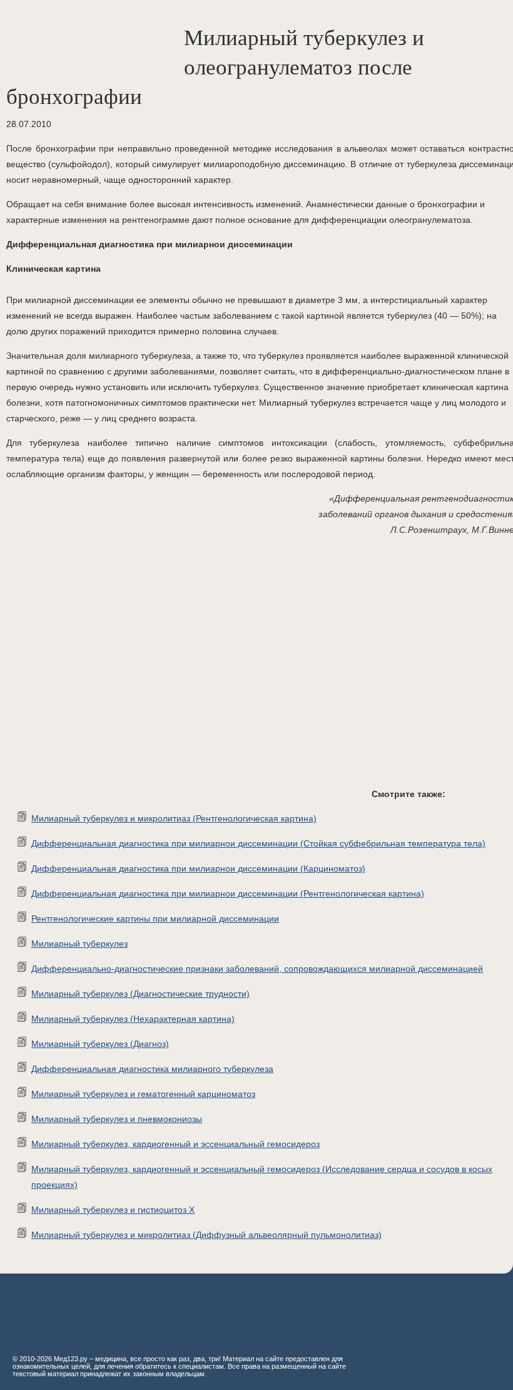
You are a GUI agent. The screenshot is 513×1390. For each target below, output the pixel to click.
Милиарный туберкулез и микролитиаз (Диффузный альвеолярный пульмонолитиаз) (206, 1235)
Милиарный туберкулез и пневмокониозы (116, 1119)
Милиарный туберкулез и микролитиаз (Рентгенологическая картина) (174, 818)
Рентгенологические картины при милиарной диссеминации (155, 919)
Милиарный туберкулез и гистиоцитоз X (113, 1210)
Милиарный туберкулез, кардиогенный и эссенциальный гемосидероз (175, 1144)
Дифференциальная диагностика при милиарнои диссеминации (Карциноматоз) (198, 868)
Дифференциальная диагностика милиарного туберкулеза (152, 1069)
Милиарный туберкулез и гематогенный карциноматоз (143, 1094)
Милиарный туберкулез (79, 944)
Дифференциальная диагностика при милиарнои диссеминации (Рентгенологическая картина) (227, 893)
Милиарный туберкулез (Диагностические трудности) (140, 994)
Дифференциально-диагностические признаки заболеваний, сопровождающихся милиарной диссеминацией (257, 969)
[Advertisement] (187, 672)
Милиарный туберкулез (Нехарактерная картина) (133, 1019)
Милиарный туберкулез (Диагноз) (100, 1044)
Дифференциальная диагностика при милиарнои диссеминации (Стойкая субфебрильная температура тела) (258, 843)
